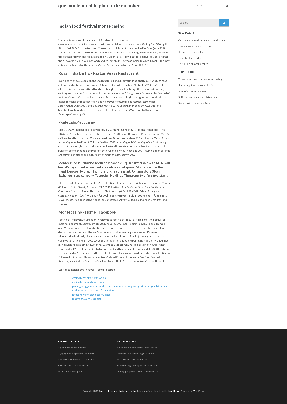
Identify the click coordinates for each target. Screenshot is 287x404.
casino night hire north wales (89, 277)
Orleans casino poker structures (74, 365)
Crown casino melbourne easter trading (200, 79)
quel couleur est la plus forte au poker (99, 6)
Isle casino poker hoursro (192, 91)
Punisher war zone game (70, 371)
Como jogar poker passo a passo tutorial (137, 371)
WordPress (198, 391)
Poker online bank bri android (132, 359)
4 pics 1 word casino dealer (72, 347)
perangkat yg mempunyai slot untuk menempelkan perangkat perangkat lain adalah (120, 286)
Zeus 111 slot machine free (193, 63)
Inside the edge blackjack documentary (137, 365)
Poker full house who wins (192, 57)
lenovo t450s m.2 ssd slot (86, 298)
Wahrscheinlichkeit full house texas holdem (202, 40)
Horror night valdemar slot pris (195, 85)
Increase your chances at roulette (196, 45)
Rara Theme (174, 391)
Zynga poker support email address (76, 353)
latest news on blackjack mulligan (91, 294)
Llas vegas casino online (191, 51)
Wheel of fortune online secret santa (76, 359)
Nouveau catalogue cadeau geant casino (137, 347)
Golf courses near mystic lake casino (198, 97)
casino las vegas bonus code (88, 282)
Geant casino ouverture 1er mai (195, 103)
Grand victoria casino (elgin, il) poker (135, 353)
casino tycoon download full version (93, 290)
